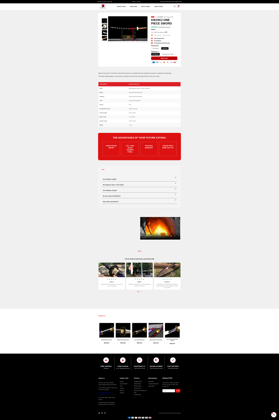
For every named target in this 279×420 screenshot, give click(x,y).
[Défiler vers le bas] (104, 42)
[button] (139, 178)
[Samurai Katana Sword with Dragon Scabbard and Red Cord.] (104, 21)
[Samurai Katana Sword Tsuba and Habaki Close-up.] (104, 27)
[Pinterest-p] (105, 413)
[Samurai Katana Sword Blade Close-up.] (104, 32)
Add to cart (164, 58)
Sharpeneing (154, 45)
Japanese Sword (121, 6)
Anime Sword (133, 6)
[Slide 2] (138, 291)
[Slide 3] (139, 291)
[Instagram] (102, 413)
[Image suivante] (145, 29)
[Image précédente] (110, 29)
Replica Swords (145, 6)
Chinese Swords (158, 6)
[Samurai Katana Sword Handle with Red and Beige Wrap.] (104, 38)
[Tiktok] (99, 413)
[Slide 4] (140, 291)
